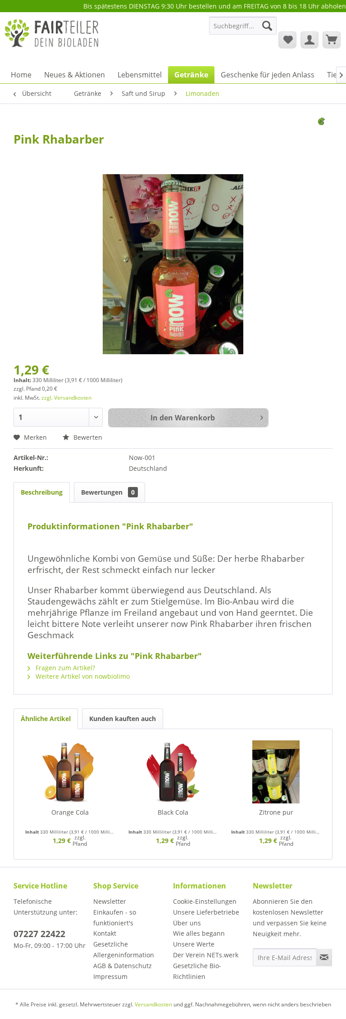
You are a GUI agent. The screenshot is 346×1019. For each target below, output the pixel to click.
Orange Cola (70, 812)
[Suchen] (267, 26)
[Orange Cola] (70, 771)
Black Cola (173, 812)
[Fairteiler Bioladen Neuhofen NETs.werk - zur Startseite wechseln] (52, 39)
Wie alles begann (199, 933)
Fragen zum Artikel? (64, 667)
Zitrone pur (276, 812)
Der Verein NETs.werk (205, 955)
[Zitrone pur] (276, 771)
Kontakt (104, 933)
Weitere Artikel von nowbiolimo (82, 676)
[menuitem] (243, 30)
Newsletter (109, 901)
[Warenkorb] (332, 40)
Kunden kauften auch (122, 718)
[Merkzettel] (287, 40)
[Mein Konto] (309, 40)
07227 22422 (39, 934)
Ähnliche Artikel (46, 718)
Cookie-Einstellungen (205, 901)
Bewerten (87, 437)
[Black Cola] (173, 771)
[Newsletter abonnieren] (324, 957)
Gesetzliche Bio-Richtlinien (197, 971)
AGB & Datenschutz (122, 965)
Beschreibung (42, 492)
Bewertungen (108, 492)
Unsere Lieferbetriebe (206, 912)
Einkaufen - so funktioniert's (114, 917)
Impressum (110, 976)
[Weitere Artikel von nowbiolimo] (325, 133)
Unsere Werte (193, 944)
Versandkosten (153, 1004)
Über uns (187, 923)
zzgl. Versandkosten (66, 397)
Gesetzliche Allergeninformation (123, 949)
